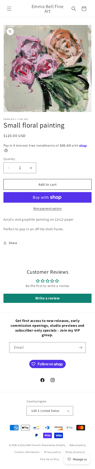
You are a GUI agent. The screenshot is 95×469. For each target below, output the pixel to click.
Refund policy (78, 445)
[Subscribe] (80, 347)
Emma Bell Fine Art (29, 445)
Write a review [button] (47, 298)
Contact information (27, 452)
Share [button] (13, 243)
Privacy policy (52, 452)
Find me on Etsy (49, 459)
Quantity (9, 159)
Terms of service (75, 452)
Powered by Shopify (53, 445)
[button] (9, 9)
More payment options (47, 208)
